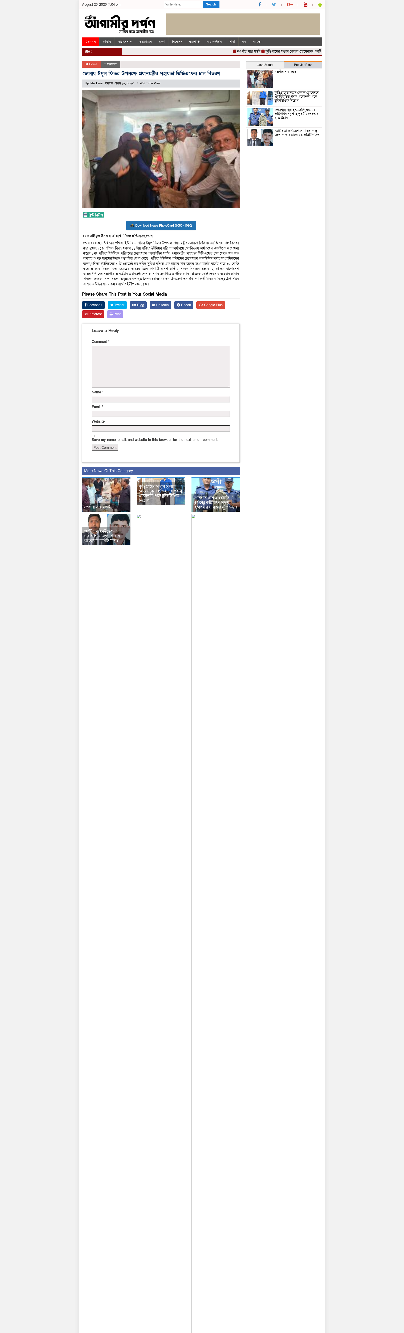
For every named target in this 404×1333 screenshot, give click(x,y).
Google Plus (213, 305)
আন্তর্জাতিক (145, 41)
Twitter (118, 305)
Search (211, 4)
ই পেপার (90, 41)
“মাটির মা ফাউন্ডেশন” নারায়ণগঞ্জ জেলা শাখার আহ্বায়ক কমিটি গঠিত (102, 536)
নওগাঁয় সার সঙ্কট (231, 51)
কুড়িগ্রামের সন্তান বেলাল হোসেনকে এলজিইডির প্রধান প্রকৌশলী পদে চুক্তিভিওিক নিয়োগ (308, 51)
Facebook (94, 305)
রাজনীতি (194, 41)
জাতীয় (107, 41)
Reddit (185, 305)
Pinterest (95, 314)
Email (97, 407)
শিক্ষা (232, 41)
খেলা (162, 41)
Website (98, 421)
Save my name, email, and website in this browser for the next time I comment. (155, 439)
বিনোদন (177, 41)
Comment (100, 341)
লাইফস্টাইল (214, 41)
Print (117, 314)
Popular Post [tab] (303, 65)
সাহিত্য (257, 41)
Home (92, 64)
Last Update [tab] (265, 65)
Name (98, 392)
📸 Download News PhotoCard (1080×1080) (161, 225)
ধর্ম (244, 41)
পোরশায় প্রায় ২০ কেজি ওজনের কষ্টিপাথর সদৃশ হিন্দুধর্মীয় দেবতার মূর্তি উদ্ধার (216, 502)
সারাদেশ (123, 41)
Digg (140, 305)
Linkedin (162, 305)
